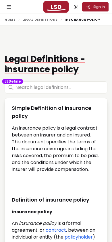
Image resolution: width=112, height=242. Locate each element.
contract (56, 230)
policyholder (79, 237)
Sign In (99, 6)
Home (10, 19)
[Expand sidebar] (8, 6)
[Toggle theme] (75, 6)
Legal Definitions (40, 19)
